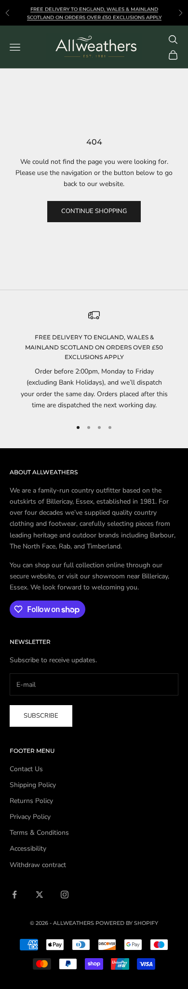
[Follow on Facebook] (14, 894)
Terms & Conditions (39, 832)
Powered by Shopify (126, 923)
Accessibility (28, 848)
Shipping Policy (33, 784)
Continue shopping (94, 211)
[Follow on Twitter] (39, 894)
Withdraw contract (38, 864)
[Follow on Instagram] (64, 894)
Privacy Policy (30, 816)
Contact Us (26, 769)
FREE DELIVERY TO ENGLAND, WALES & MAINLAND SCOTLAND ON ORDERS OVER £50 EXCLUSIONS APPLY (94, 347)
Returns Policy (31, 800)
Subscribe (41, 715)
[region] (94, 360)
